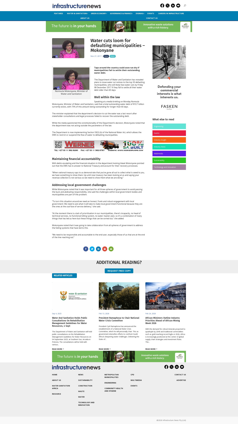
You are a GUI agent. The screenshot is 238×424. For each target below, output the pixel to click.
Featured (58, 13)
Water (113, 56)
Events (150, 13)
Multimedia (158, 153)
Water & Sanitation (77, 13)
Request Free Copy (119, 270)
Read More (57, 349)
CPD (132, 374)
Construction (85, 386)
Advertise (181, 380)
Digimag (139, 13)
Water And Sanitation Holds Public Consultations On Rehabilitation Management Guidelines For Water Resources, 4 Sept (69, 322)
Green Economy (98, 13)
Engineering (158, 126)
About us (84, 18)
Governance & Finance (121, 13)
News (106, 56)
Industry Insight (160, 140)
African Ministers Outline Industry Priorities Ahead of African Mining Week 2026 (162, 321)
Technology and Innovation (165, 167)
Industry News (159, 147)
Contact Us (152, 18)
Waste (81, 391)
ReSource (56, 394)
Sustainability (159, 160)
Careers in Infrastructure (171, 13)
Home (54, 374)
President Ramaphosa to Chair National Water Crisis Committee (119, 319)
